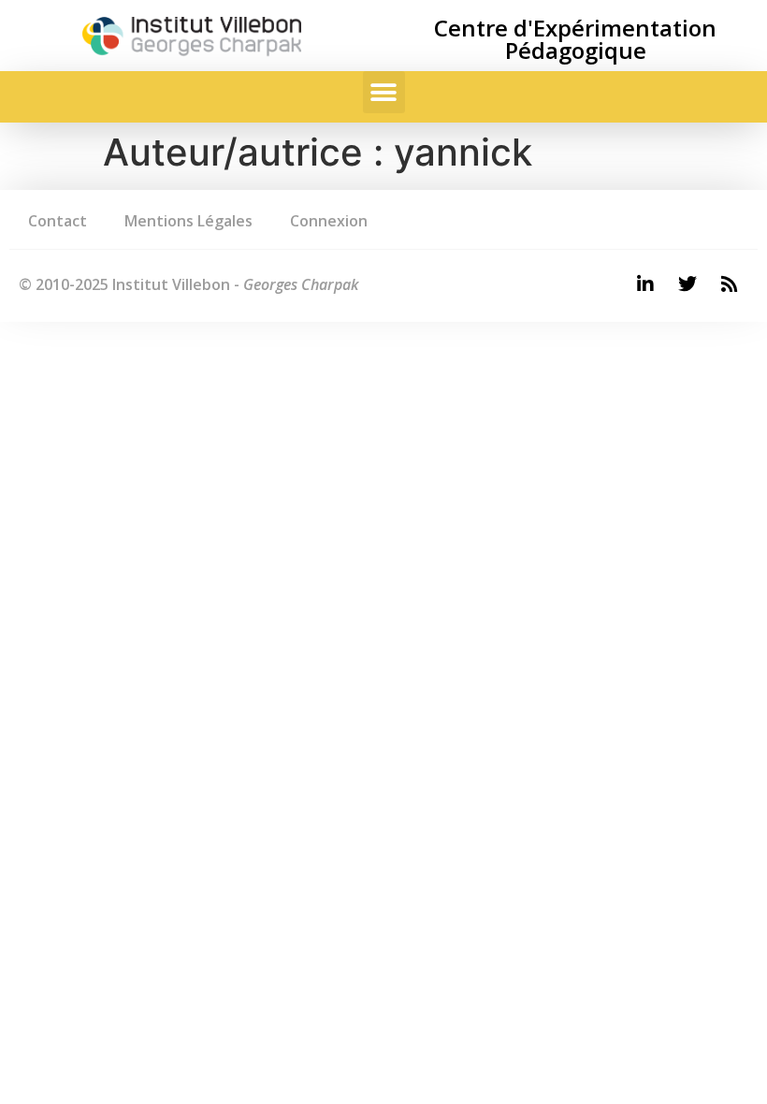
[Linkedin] (645, 284)
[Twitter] (687, 284)
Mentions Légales (188, 221)
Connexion (329, 221)
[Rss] (729, 284)
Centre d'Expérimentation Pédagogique (575, 38)
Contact (57, 221)
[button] (384, 92)
